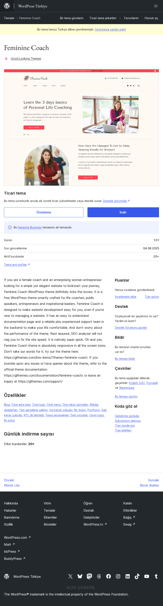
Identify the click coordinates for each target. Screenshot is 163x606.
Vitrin (47, 503)
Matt (9, 544)
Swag (129, 524)
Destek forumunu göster (131, 327)
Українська (126, 387)
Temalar (9, 18)
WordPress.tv (95, 524)
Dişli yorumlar (79, 415)
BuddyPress (15, 559)
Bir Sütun (80, 410)
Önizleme (43, 212)
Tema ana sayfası (15, 264)
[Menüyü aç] (156, 6)
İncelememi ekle (125, 296)
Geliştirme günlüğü (127, 416)
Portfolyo (93, 410)
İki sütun (9, 420)
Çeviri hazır (96, 415)
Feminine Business (30, 227)
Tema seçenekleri (57, 415)
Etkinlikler (130, 510)
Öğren (87, 503)
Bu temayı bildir (125, 358)
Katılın (127, 503)
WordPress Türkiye (27, 577)
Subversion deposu (128, 420)
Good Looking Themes (26, 58)
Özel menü (54, 404)
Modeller (50, 524)
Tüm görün (152, 296)
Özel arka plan (21, 404)
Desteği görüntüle (115, 201)
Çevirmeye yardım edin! (110, 29)
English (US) (137, 383)
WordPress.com (17, 537)
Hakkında (11, 503)
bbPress (12, 551)
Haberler (10, 510)
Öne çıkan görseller (75, 404)
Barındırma (11, 517)
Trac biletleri (123, 430)
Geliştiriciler (91, 517)
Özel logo (38, 404)
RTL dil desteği (34, 415)
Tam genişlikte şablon (33, 410)
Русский (152, 383)
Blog (7, 404)
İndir (123, 212)
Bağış (129, 517)
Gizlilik (8, 524)
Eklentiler (50, 517)
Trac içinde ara (125, 425)
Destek (88, 510)
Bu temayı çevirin (126, 396)
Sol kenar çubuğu (61, 410)
